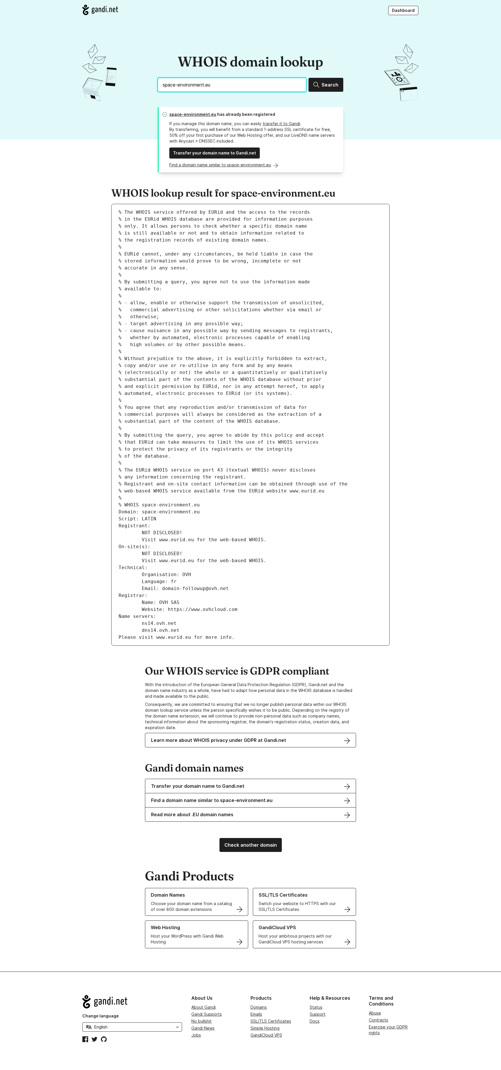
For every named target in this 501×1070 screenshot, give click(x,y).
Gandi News (203, 1028)
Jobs (196, 1035)
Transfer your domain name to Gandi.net (214, 152)
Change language (100, 1015)
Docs (315, 1021)
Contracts (378, 1019)
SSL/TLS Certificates (271, 1021)
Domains (259, 1007)
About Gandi (203, 1007)
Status (316, 1007)
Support (318, 1014)
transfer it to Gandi (281, 123)
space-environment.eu (192, 114)
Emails (256, 1014)
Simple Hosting (265, 1028)
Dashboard (403, 10)
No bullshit (201, 1021)
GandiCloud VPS (266, 1035)
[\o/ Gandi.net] (132, 1001)
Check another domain (250, 845)
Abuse (375, 1012)
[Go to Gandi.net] (100, 10)
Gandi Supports (206, 1014)
